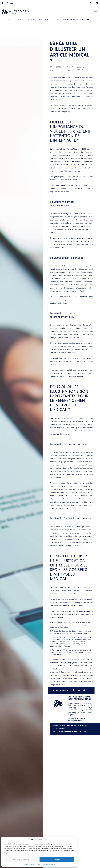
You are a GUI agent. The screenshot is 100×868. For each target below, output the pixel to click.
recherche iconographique (81, 611)
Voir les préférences (21, 860)
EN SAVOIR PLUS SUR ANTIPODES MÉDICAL (76, 719)
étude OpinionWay (68, 149)
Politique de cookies (29, 864)
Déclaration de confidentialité (46, 864)
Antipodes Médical (81, 68)
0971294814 (60, 728)
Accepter (56, 860)
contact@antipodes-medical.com (71, 731)
